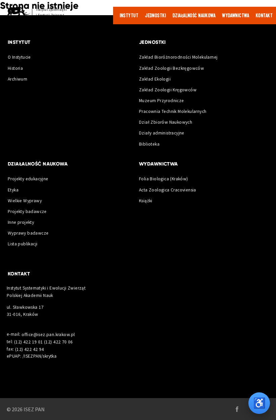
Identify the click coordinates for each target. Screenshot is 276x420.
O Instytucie (19, 57)
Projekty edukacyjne (28, 179)
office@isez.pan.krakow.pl (48, 334)
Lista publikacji (22, 244)
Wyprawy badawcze (28, 233)
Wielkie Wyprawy (25, 201)
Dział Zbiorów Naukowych (165, 122)
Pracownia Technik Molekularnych (173, 111)
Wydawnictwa (235, 15)
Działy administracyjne (161, 133)
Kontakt (264, 15)
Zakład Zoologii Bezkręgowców (171, 68)
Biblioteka (149, 144)
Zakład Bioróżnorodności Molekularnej (178, 57)
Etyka (13, 190)
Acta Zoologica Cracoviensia (167, 190)
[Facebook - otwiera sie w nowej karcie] (237, 409)
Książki (145, 201)
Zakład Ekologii (155, 79)
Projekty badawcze (27, 211)
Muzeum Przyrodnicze (161, 100)
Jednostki (155, 15)
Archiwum (17, 79)
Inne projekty (21, 222)
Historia (15, 68)
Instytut (129, 15)
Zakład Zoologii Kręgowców (168, 90)
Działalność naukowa (194, 15)
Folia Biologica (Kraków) (163, 179)
